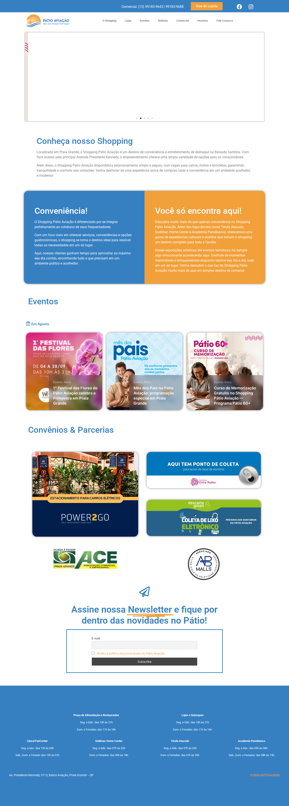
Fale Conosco (224, 20)
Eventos (145, 20)
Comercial (182, 20)
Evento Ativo (62, 382)
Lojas (128, 20)
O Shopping (109, 20)
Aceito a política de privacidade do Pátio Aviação (131, 653)
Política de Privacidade (265, 775)
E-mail (96, 638)
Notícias (163, 20)
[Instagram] (251, 6)
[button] (137, 118)
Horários (202, 20)
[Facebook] (239, 6)
